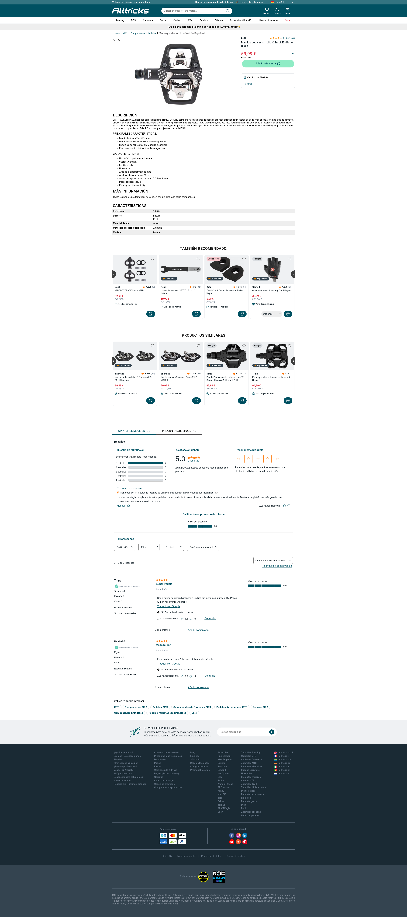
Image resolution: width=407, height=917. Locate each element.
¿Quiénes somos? (123, 752)
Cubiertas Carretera (251, 759)
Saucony (222, 766)
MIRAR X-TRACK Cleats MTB (129, 290)
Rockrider (223, 752)
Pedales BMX (160, 707)
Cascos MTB (247, 780)
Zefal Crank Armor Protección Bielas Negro (225, 292)
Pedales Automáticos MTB (231, 707)
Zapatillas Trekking (251, 812)
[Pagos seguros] (173, 838)
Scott (220, 812)
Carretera (148, 20)
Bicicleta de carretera (252, 794)
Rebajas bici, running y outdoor (130, 784)
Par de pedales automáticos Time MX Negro (271, 378)
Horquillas (246, 773)
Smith (221, 780)
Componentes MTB (136, 707)
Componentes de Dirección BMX (192, 707)
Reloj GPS (246, 798)
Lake (220, 777)
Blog (192, 752)
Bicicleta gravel (249, 801)
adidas (221, 805)
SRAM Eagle (224, 808)
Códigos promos (199, 766)
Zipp (220, 798)
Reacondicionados (268, 20)
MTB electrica (248, 791)
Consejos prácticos (164, 784)
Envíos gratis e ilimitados (229, 2)
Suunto (221, 763)
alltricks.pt (284, 770)
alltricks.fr (284, 756)
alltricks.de (284, 763)
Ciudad (176, 20)
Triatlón (219, 20)
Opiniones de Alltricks (165, 770)
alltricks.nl (284, 773)
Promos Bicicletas (200, 770)
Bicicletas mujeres (251, 777)
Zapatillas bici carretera (253, 787)
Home (117, 33)
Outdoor (204, 20)
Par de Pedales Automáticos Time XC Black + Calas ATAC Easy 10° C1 (225, 378)
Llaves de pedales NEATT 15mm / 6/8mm (178, 292)
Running (120, 20)
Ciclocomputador (250, 815)
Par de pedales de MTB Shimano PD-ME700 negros (133, 378)
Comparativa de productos (168, 787)
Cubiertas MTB (248, 756)
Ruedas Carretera (250, 770)
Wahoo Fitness (225, 784)
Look (243, 38)
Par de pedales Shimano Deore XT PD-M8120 (180, 378)
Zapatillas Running (251, 752)
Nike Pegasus (225, 759)
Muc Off (222, 794)
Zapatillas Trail (249, 784)
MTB (133, 20)
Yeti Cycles (223, 773)
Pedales (152, 33)
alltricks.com (285, 759)
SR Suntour (223, 787)
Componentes (138, 33)
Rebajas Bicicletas (200, 763)
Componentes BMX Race (128, 712)
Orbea (221, 801)
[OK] (271, 732)
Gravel (163, 20)
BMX (190, 20)
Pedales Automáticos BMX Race (167, 712)
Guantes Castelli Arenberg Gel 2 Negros (272, 290)
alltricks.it (284, 766)
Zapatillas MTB (249, 763)
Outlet (288, 20)
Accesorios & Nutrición (241, 20)
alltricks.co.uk (286, 752)
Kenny (221, 791)
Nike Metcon (224, 756)
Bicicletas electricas (251, 766)
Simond (222, 770)
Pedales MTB (260, 707)
